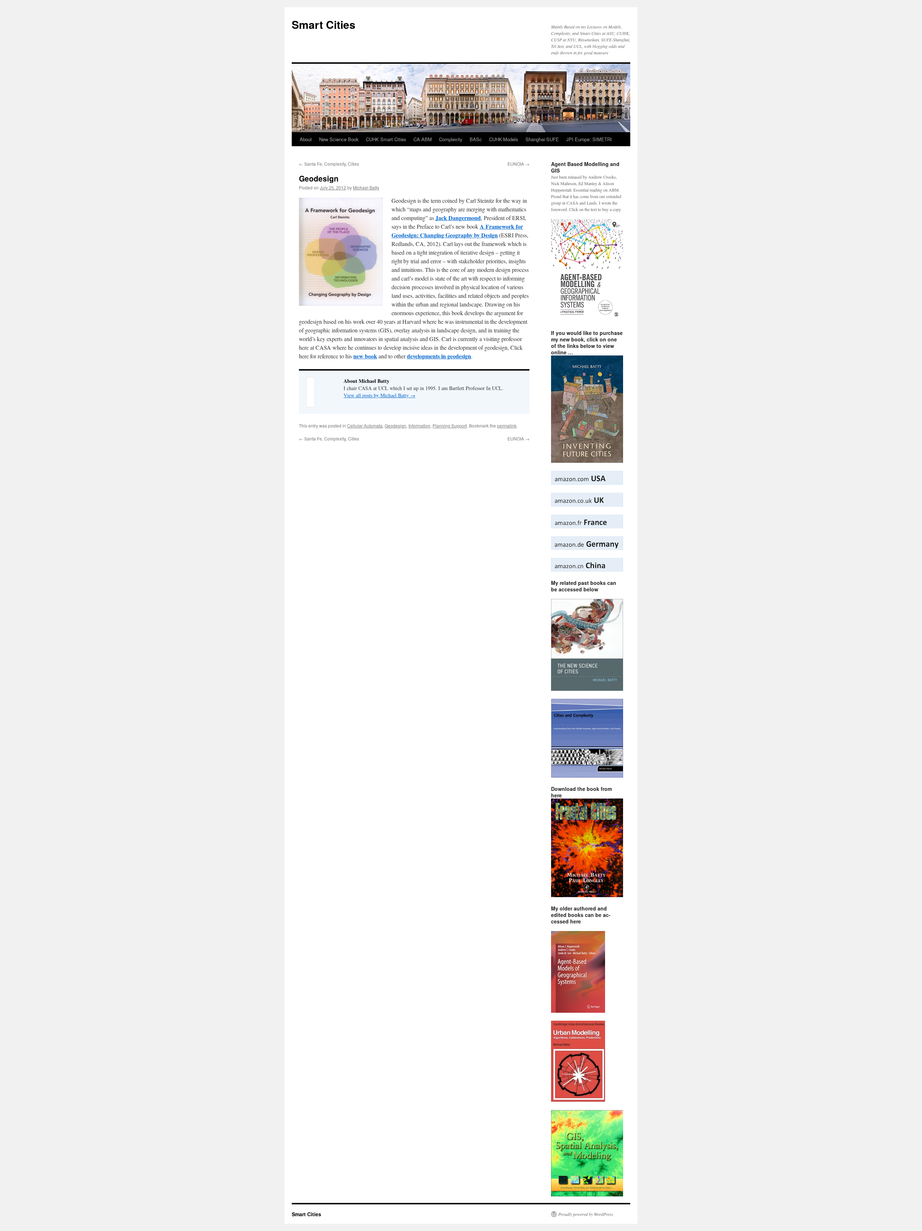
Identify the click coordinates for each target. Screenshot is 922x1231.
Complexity (450, 139)
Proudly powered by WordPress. (586, 1214)
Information (419, 425)
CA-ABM (422, 139)
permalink (506, 425)
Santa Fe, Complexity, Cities (329, 164)
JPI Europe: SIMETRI (589, 139)
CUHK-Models (503, 139)
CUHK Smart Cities (386, 139)
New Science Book (339, 139)
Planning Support (450, 425)
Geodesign (395, 425)
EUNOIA (518, 164)
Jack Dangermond (458, 218)
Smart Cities (323, 24)
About (306, 139)
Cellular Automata (364, 425)
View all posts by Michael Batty (379, 395)
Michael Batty (366, 187)
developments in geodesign (439, 356)
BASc (476, 139)
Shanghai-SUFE (542, 139)
